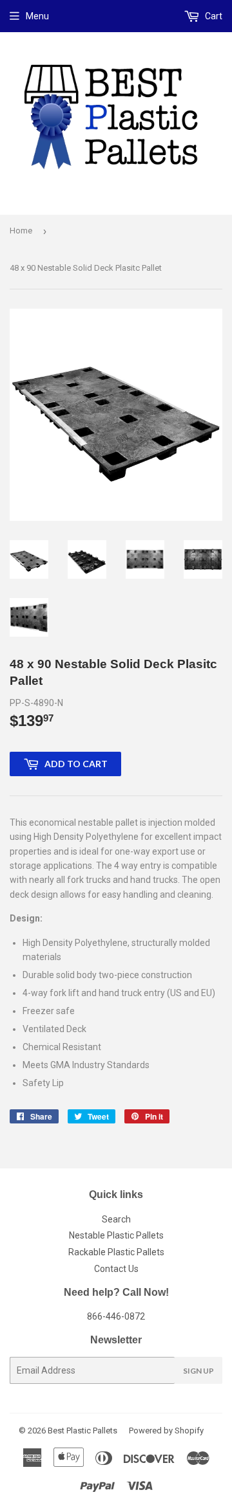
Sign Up (198, 1371)
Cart (212, 16)
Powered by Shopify (166, 1430)
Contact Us (116, 1269)
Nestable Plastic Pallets (116, 1235)
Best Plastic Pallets (82, 1430)
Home (21, 230)
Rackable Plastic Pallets (116, 1252)
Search (116, 1219)
